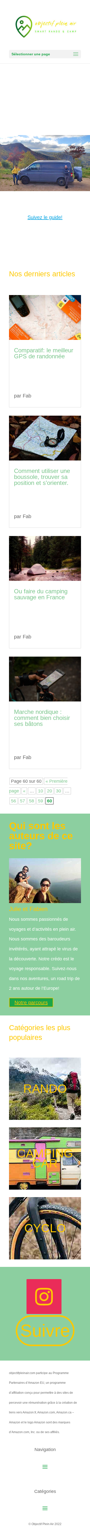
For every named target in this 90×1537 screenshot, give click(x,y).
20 (49, 790)
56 (13, 800)
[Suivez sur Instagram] (44, 1296)
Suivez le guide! (45, 217)
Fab (27, 395)
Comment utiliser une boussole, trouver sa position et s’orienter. (42, 476)
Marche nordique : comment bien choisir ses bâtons (42, 717)
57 (22, 800)
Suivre (45, 1330)
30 (58, 790)
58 (31, 800)
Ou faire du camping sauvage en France (41, 594)
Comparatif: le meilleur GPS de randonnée (43, 353)
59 (40, 800)
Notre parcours (31, 1002)
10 (40, 790)
